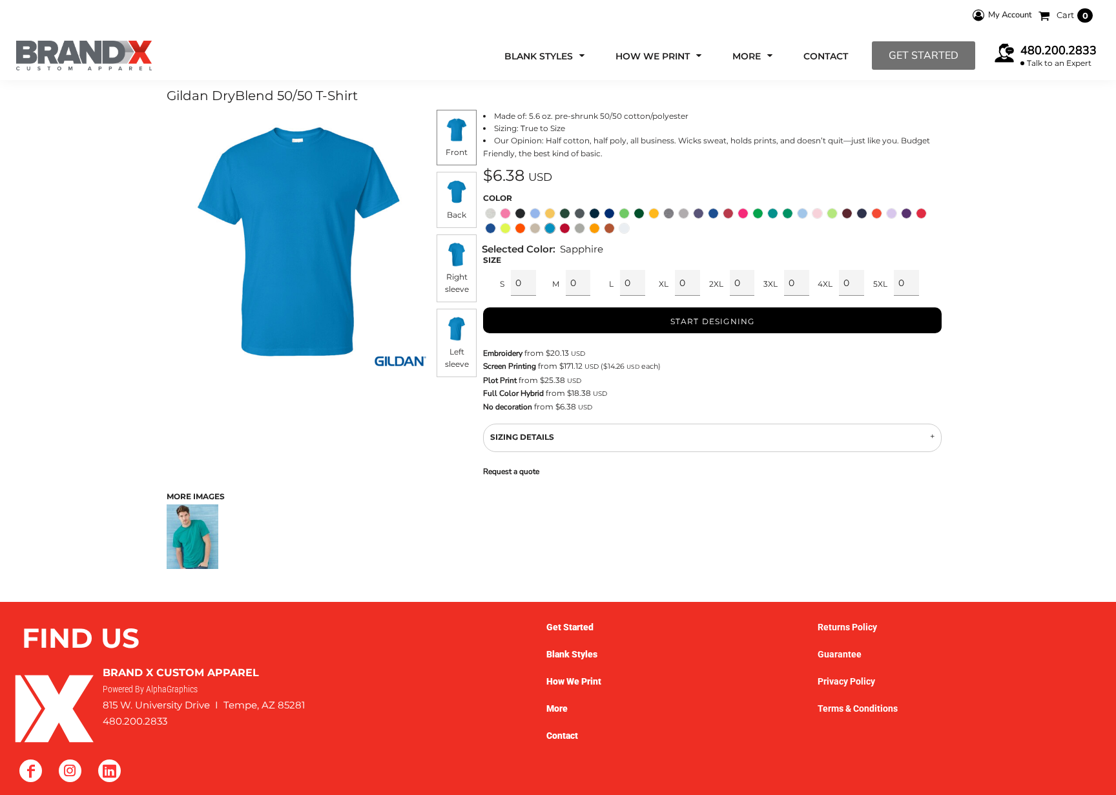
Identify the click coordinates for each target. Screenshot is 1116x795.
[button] (545, 56)
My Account (1010, 15)
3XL (770, 284)
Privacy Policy (846, 681)
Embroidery (502, 353)
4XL (825, 284)
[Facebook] (30, 770)
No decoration (507, 407)
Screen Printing (509, 366)
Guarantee (840, 654)
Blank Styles (571, 654)
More (557, 708)
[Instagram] (70, 770)
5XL (880, 284)
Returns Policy (847, 627)
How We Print (573, 681)
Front (457, 152)
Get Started (923, 55)
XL (663, 284)
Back (456, 215)
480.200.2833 (1058, 50)
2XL (716, 284)
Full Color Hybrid (513, 393)
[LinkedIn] (109, 770)
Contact (562, 735)
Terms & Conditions (858, 708)
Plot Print (500, 380)
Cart (1072, 15)
